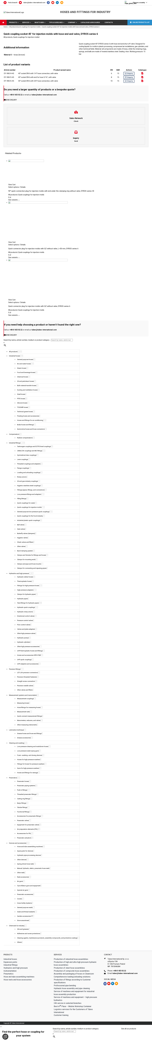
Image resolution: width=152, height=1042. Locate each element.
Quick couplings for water (26, 503)
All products (8, 37)
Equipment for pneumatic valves (28, 825)
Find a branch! (12, 2)
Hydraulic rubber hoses (25, 577)
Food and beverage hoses (26, 372)
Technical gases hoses (25, 411)
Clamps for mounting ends (26, 559)
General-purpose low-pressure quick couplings (33, 512)
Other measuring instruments (27, 725)
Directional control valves (25, 616)
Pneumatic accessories (25, 894)
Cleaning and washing (16, 743)
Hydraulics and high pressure (19, 573)
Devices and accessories (17, 843)
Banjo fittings (21, 803)
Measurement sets (23, 712)
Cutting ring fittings (23, 799)
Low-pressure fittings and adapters (29, 494)
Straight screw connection (26, 681)
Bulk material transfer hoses (26, 385)
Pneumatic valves (23, 820)
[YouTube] (53, 2)
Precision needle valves (25, 686)
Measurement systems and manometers (23, 695)
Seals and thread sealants (26, 912)
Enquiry (130, 73)
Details (23, 187)
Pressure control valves (25, 620)
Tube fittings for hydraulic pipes (28, 603)
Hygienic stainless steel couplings (28, 485)
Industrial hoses (14, 356)
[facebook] (105, 983)
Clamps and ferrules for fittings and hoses (31, 555)
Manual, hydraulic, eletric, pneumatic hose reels (33, 868)
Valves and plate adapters (26, 629)
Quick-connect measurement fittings (29, 716)
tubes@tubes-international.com (34, 2)
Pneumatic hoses (23, 781)
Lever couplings (22, 459)
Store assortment (23, 920)
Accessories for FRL (24, 833)
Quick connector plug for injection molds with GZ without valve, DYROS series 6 (39, 306)
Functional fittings (23, 812)
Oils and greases (23, 929)
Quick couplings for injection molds (26, 37)
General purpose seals (25, 907)
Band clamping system (25, 551)
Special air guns (22, 890)
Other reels (20, 872)
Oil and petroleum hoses (25, 381)
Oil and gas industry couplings (27, 481)
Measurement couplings (25, 699)
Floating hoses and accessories (28, 416)
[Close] (1, 1026)
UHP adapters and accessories (27, 664)
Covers (19, 899)
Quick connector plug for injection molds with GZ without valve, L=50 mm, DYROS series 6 (43, 249)
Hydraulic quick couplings (26, 607)
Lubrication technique (16, 730)
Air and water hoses (24, 364)
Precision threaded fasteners (27, 677)
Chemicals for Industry (16, 926)
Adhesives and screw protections (28, 933)
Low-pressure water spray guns (28, 751)
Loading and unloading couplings (28, 472)
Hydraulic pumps (23, 638)
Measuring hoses (23, 703)
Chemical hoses (22, 377)
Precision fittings (14, 669)
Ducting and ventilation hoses (27, 390)
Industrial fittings (14, 443)
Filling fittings (21, 498)
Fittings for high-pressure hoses (28, 585)
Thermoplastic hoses (24, 581)
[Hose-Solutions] (62, 2)
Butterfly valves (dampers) (26, 533)
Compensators (14, 434)
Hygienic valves (22, 538)
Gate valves (21, 529)
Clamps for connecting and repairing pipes (31, 568)
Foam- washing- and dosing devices (29, 755)
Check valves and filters (25, 542)
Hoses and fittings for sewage (27, 773)
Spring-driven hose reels (25, 864)
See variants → (14, 200)
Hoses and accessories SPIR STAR (29, 655)
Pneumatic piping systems (26, 785)
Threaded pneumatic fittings (26, 794)
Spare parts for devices (25, 851)
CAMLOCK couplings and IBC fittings (29, 451)
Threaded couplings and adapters (28, 464)
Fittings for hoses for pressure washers (30, 764)
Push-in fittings (22, 790)
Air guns (20, 881)
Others (19, 942)
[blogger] (116, 983)
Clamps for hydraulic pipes (26, 594)
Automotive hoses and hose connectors (31, 429)
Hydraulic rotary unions (25, 612)
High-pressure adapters (25, 590)
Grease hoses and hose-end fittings (29, 733)
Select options (13, 187)
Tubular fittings (22, 807)
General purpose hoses (25, 359)
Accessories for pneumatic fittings (29, 816)
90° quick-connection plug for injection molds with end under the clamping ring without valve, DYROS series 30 (51, 191)
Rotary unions (21, 477)
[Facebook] (49, 2)
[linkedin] (112, 983)
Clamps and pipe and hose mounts (29, 564)
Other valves (21, 546)
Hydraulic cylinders (23, 642)
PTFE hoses (21, 398)
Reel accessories (23, 877)
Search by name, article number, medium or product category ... (27, 340)
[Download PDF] (142, 73)
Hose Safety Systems (24, 903)
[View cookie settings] (5, 1037)
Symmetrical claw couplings (26, 455)
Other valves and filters (25, 690)
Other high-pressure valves (26, 633)
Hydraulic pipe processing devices (29, 855)
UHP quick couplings (24, 659)
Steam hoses (21, 368)
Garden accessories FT (25, 916)
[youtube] (108, 983)
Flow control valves (23, 625)
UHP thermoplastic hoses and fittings (30, 651)
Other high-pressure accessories (28, 646)
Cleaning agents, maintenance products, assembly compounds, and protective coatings (47, 938)
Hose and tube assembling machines (30, 846)
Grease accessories (24, 738)
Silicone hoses (22, 403)
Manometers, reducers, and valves (28, 720)
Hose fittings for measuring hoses (28, 707)
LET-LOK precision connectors (27, 672)
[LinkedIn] (58, 2)
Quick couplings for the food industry (30, 516)
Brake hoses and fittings (25, 425)
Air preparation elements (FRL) (27, 829)
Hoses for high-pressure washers (28, 759)
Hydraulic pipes (22, 599)
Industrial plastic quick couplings (28, 520)
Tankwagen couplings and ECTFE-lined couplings (34, 446)
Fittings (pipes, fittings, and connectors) (31, 490)
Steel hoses (21, 394)
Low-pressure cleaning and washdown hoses (32, 746)
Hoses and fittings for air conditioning (30, 420)
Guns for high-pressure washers (28, 768)
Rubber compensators (25, 438)
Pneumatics (13, 778)
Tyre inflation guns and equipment (28, 886)
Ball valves (20, 525)
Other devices (21, 860)
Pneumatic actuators (24, 838)
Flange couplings (23, 468)
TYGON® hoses (22, 407)
